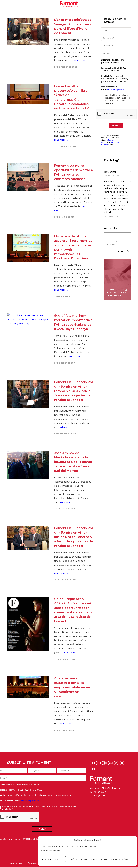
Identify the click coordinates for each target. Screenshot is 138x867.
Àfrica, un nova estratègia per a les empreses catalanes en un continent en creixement (72, 687)
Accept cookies (52, 859)
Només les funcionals (82, 859)
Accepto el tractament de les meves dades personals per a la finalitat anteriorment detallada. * (39, 807)
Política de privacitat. (116, 89)
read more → (81, 60)
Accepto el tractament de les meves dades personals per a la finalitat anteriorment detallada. (117, 99)
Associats (23, 863)
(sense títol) (110, 172)
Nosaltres (12, 863)
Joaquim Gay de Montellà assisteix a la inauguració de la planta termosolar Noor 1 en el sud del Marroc (73, 462)
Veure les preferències (116, 859)
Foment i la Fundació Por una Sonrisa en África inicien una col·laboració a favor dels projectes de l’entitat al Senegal (73, 537)
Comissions (34, 863)
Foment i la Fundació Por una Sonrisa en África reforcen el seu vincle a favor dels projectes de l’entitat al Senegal (73, 391)
